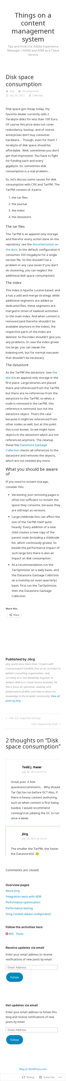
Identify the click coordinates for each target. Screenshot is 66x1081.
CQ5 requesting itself (45, 724)
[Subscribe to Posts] (7, 934)
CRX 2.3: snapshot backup (22, 718)
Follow (14, 977)
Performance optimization (23, 902)
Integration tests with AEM (23, 896)
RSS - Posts (16, 934)
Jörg (11, 91)
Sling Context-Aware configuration (28, 914)
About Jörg (13, 891)
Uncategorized (30, 91)
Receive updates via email (25, 947)
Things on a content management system (33, 26)
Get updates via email (22, 1005)
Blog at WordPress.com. (33, 1069)
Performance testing (19, 908)
